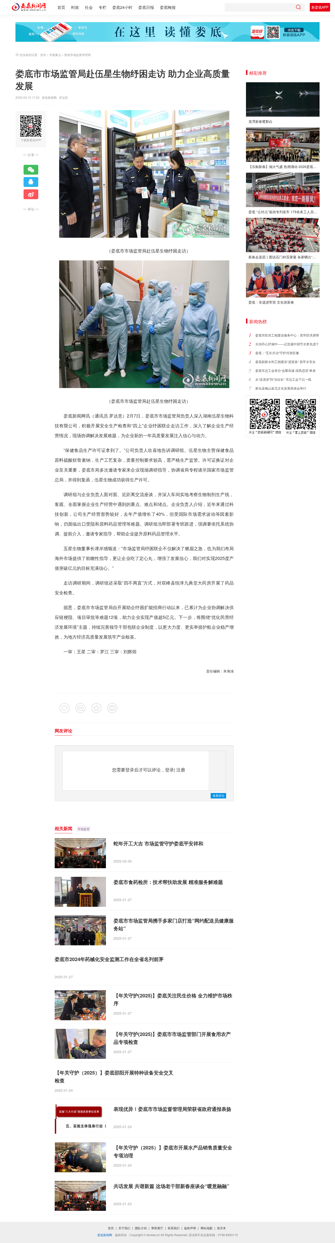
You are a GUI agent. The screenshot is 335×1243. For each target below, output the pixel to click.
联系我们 (174, 1228)
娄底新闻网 (49, 97)
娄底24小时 (122, 7)
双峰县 (168, 582)
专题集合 (55, 55)
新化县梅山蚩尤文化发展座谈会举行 (280, 388)
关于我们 (124, 1228)
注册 (180, 769)
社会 (89, 7)
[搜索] (298, 7)
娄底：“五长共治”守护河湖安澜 (277, 352)
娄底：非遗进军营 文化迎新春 (271, 302)
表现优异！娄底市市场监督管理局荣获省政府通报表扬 (172, 1108)
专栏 (102, 7)
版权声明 (190, 1228)
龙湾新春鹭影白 (260, 121)
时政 (75, 7)
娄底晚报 (168, 7)
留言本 (221, 1228)
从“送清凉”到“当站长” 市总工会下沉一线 (283, 379)
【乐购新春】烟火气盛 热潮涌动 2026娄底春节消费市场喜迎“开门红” (284, 166)
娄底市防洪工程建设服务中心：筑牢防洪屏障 (287, 335)
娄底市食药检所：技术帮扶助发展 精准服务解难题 (168, 881)
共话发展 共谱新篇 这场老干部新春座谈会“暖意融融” (171, 1185)
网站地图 (206, 1228)
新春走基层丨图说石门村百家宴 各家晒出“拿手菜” (284, 256)
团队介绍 (141, 1228)
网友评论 (63, 730)
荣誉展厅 (157, 1228)
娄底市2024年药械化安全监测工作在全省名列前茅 (109, 959)
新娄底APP (319, 7)
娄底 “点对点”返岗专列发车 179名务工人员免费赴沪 (284, 211)
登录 (169, 769)
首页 (61, 7)
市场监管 (84, 829)
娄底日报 (146, 7)
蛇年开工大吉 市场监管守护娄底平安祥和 (158, 843)
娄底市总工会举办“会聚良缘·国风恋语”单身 (285, 370)
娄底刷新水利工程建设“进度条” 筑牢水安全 (285, 361)
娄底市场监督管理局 (77, 55)
